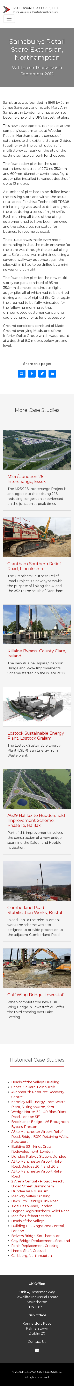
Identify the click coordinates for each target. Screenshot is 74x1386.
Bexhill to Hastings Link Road (35, 1201)
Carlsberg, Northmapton (31, 1256)
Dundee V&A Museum (29, 1191)
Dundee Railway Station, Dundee (38, 1156)
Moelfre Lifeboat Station (31, 1216)
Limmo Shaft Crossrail (28, 1251)
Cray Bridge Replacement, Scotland (40, 1241)
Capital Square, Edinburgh (33, 1087)
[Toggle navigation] (9, 18)
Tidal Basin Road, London (31, 1206)
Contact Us (37, 1342)
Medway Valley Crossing (31, 1196)
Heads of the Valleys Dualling (35, 1082)
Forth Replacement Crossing (35, 1246)
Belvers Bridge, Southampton (35, 1236)
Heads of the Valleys (27, 1221)
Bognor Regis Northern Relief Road (40, 1211)
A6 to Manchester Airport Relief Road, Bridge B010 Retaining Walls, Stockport (39, 1137)
